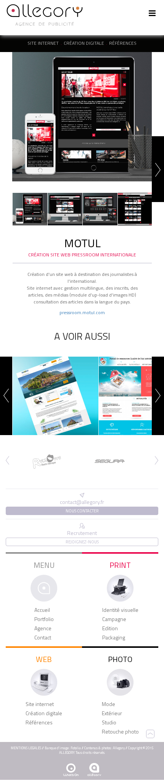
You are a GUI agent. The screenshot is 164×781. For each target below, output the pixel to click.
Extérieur (112, 713)
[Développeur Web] (71, 769)
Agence (42, 628)
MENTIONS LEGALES (26, 747)
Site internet (43, 43)
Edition (110, 628)
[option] (82, 116)
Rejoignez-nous (82, 542)
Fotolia (76, 747)
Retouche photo (120, 731)
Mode (108, 704)
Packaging (113, 637)
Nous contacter (82, 511)
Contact (42, 637)
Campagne (114, 619)
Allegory (119, 747)
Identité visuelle (120, 610)
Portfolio (44, 619)
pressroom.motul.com (82, 312)
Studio (109, 722)
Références (123, 43)
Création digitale (84, 43)
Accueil (42, 610)
